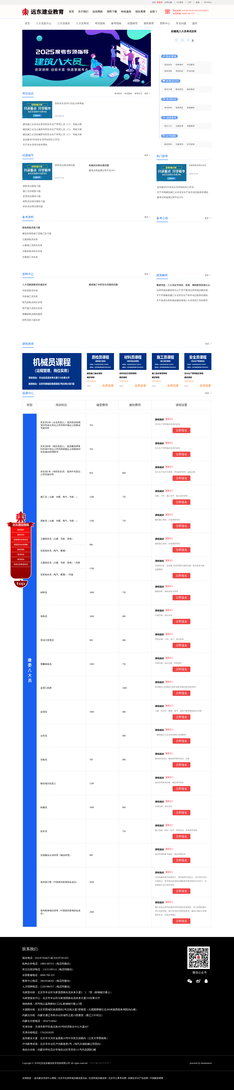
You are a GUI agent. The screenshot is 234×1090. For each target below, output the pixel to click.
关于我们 (83, 11)
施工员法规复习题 (32, 191)
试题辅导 (132, 23)
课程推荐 (149, 23)
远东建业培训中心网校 (45, 1078)
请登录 (160, 2)
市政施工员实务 (30, 296)
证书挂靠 (191, 144)
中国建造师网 (156, 1078)
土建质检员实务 (30, 239)
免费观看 (108, 385)
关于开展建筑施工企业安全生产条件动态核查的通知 (182, 192)
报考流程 (168, 71)
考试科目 (179, 71)
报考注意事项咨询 (21, 564)
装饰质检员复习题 (31, 227)
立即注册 (168, 2)
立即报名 (181, 430)
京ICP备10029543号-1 (100, 1063)
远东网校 (97, 11)
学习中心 (208, 2)
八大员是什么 (43, 23)
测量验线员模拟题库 (32, 314)
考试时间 (168, 108)
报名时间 (168, 65)
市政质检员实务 (30, 290)
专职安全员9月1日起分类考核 (69, 103)
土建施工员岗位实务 (32, 245)
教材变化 (179, 89)
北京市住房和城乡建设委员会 (72, 1078)
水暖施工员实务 (30, 257)
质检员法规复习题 (32, 186)
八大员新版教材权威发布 (34, 284)
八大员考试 (82, 23)
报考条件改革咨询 (21, 540)
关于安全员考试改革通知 (35, 144)
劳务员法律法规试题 (33, 206)
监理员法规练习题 (32, 196)
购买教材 (191, 89)
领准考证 (179, 108)
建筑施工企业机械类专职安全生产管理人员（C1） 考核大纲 (52, 134)
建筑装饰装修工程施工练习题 (36, 233)
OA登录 (180, 2)
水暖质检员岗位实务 (32, 251)
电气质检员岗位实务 (32, 302)
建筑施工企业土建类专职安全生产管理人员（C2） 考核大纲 (52, 129)
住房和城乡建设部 (98, 1078)
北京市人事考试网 (117, 1078)
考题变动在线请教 (21, 544)
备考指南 (116, 23)
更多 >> (147, 93)
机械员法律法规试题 (99, 165)
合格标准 (179, 126)
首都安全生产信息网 (138, 1078)
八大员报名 (63, 23)
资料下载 (112, 11)
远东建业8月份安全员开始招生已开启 (41, 139)
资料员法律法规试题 (65, 165)
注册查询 (179, 144)
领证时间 (168, 144)
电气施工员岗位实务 (32, 308)
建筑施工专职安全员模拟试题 (103, 284)
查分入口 (168, 126)
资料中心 (165, 23)
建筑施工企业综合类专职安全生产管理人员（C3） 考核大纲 (52, 124)
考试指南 (100, 23)
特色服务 (126, 11)
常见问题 (181, 23)
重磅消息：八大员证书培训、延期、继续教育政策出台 (183, 285)
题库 (198, 2)
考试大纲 (168, 89)
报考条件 (179, 65)
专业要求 (191, 65)
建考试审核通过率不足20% (102, 170)
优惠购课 (191, 126)
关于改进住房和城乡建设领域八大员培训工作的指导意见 (184, 300)
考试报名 (118, 93)
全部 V (153, 11)
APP (189, 2)
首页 (71, 11)
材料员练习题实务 (31, 320)
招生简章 (140, 11)
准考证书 (138, 93)
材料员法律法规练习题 (34, 201)
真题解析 (191, 108)
